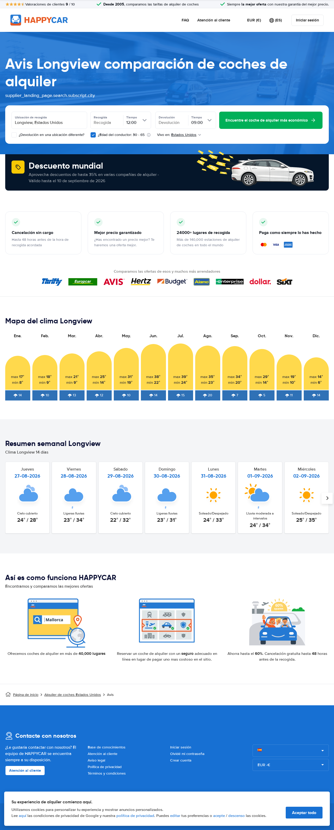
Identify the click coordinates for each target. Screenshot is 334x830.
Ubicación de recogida (31, 117)
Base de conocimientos (107, 747)
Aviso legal (96, 760)
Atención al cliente (213, 20)
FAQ (185, 20)
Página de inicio (25, 694)
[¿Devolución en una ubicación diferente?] (14, 135)
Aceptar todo (304, 813)
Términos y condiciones (107, 773)
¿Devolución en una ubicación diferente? (51, 135)
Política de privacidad (105, 767)
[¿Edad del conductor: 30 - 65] (93, 135)
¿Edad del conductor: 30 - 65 (121, 135)
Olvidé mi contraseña (187, 754)
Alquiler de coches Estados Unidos (72, 694)
